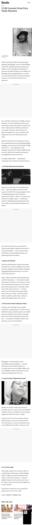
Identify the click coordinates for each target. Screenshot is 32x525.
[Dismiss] (29, 511)
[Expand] (25, 511)
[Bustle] (5, 2)
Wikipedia (9, 495)
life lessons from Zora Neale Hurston (11, 73)
